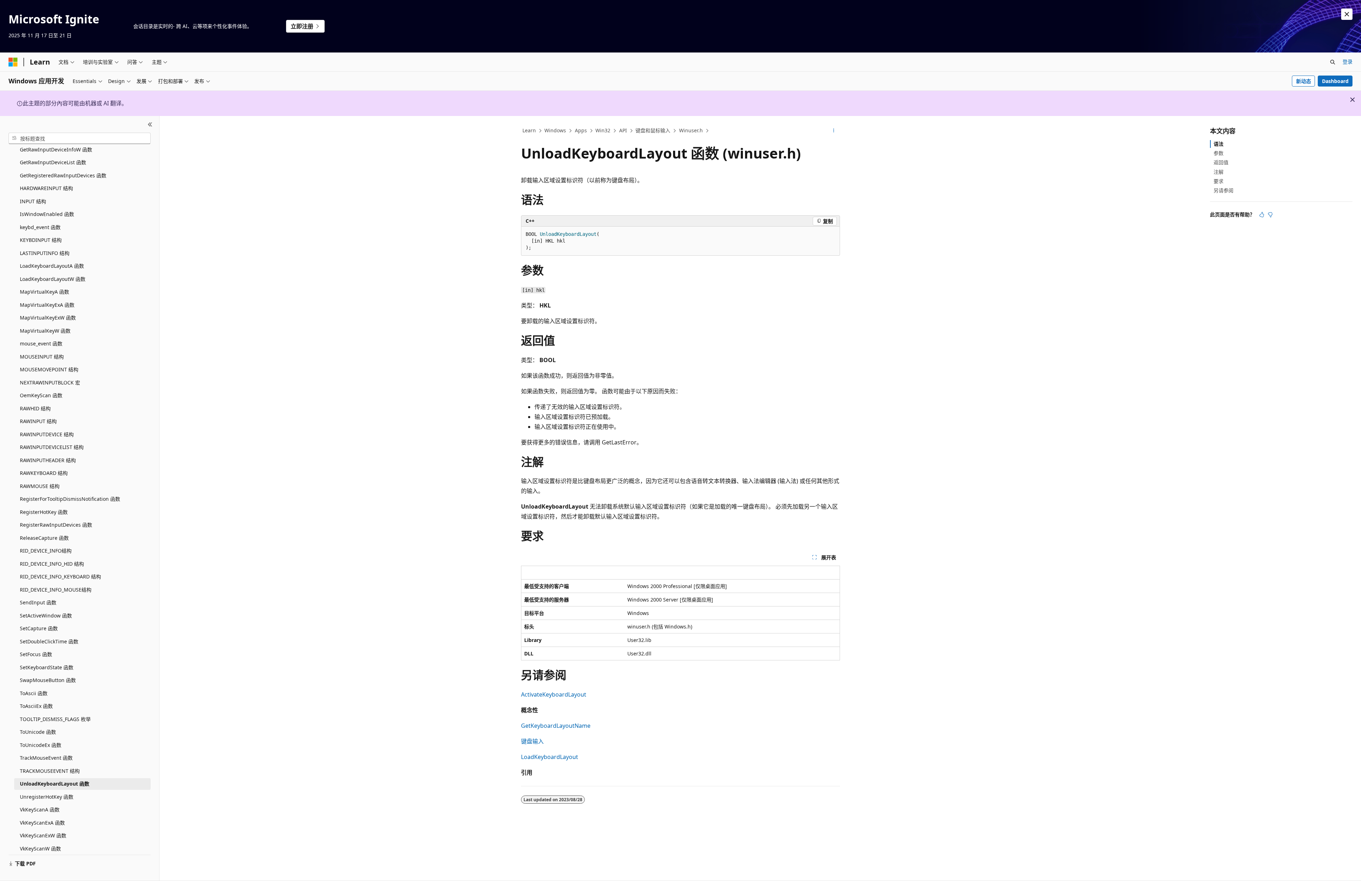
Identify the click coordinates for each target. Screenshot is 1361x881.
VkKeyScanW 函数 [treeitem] (40, 848)
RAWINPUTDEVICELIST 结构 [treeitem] (52, 447)
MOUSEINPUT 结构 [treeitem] (42, 356)
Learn (529, 130)
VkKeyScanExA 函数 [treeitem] (42, 822)
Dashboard (1335, 81)
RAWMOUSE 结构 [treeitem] (40, 486)
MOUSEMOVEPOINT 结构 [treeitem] (49, 369)
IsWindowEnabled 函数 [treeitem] (47, 214)
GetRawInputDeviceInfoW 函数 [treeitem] (56, 149)
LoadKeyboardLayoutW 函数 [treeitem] (52, 279)
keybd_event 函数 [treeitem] (40, 227)
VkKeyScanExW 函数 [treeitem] (43, 835)
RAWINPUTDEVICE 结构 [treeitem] (47, 434)
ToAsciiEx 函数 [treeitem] (36, 706)
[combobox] (80, 138)
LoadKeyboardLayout (549, 757)
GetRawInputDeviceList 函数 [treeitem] (53, 162)
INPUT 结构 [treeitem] (33, 201)
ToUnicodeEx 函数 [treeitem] (40, 745)
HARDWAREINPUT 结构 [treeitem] (46, 188)
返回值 (1221, 162)
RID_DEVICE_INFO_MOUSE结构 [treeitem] (55, 589)
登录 (1347, 61)
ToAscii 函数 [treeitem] (33, 693)
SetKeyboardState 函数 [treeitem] (46, 667)
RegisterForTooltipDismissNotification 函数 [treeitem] (70, 498)
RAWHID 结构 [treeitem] (35, 408)
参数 (1218, 153)
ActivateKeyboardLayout (553, 694)
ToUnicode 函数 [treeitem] (38, 731)
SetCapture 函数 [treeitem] (39, 628)
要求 (1218, 181)
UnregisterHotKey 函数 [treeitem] (46, 796)
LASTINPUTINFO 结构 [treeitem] (44, 253)
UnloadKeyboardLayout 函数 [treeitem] (54, 783)
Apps (581, 130)
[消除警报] (1346, 14)
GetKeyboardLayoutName (555, 726)
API (623, 130)
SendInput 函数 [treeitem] (38, 602)
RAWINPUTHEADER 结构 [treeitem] (48, 460)
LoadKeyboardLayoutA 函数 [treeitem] (52, 265)
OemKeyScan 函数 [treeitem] (41, 395)
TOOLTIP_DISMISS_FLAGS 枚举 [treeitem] (55, 719)
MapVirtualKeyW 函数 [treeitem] (45, 330)
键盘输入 (532, 741)
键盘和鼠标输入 (652, 130)
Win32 (602, 130)
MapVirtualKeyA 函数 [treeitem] (44, 291)
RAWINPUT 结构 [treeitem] (38, 421)
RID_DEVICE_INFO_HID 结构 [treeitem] (52, 563)
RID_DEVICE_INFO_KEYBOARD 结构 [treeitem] (60, 576)
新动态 (1303, 81)
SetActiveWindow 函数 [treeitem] (46, 615)
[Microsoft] (13, 62)
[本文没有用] (1270, 214)
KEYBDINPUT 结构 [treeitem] (41, 240)
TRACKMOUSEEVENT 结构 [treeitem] (50, 771)
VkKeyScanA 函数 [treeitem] (40, 809)
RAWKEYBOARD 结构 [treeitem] (44, 473)
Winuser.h (691, 130)
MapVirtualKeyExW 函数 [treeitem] (48, 317)
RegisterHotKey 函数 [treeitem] (44, 512)
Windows (555, 130)
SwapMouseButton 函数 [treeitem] (48, 680)
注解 (1218, 171)
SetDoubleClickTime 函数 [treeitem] (49, 641)
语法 (1218, 143)
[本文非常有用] (1262, 214)
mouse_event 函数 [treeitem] (41, 343)
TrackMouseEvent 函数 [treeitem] (46, 757)
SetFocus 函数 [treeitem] (36, 654)
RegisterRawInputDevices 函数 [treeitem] (56, 524)
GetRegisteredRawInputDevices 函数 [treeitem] (63, 175)
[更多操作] (834, 131)
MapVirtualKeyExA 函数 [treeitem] (47, 304)
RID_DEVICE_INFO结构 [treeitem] (46, 550)
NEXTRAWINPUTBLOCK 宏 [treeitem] (50, 382)
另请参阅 (1223, 190)
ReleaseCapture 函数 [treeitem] (44, 537)
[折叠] (150, 124)
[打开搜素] (1333, 62)
